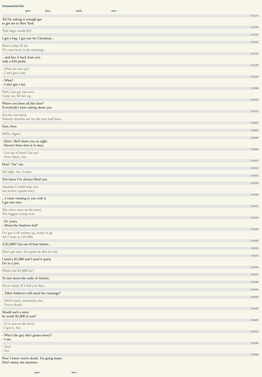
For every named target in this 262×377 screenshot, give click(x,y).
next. (114, 10)
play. (48, 10)
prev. (28, 10)
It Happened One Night (13, 6)
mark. (79, 10)
